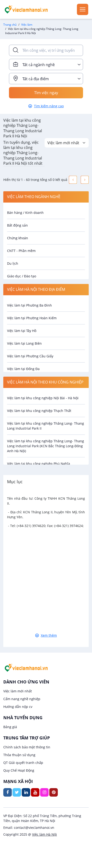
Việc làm (26, 25)
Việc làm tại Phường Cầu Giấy (30, 356)
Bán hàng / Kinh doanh (25, 212)
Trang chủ (10, 25)
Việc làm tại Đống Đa (23, 369)
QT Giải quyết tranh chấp (23, 762)
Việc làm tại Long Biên (24, 343)
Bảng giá (10, 727)
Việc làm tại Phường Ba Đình (29, 305)
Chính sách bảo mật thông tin (26, 747)
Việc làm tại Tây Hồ (21, 330)
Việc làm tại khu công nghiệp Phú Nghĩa (38, 463)
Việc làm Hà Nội (44, 834)
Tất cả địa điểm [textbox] (35, 78)
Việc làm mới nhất (17, 691)
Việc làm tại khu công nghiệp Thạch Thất (39, 410)
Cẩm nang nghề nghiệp (21, 699)
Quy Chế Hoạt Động (18, 770)
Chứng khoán (17, 238)
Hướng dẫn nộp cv (17, 706)
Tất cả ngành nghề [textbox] (38, 64)
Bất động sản (17, 225)
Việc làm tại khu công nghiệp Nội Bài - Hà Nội (43, 398)
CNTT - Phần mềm (21, 250)
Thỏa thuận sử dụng (19, 755)
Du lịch (12, 263)
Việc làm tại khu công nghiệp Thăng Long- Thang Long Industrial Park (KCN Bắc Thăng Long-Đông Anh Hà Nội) (45, 446)
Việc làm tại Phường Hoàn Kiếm (32, 318)
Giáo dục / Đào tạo (21, 276)
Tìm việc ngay (46, 92)
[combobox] (46, 64)
